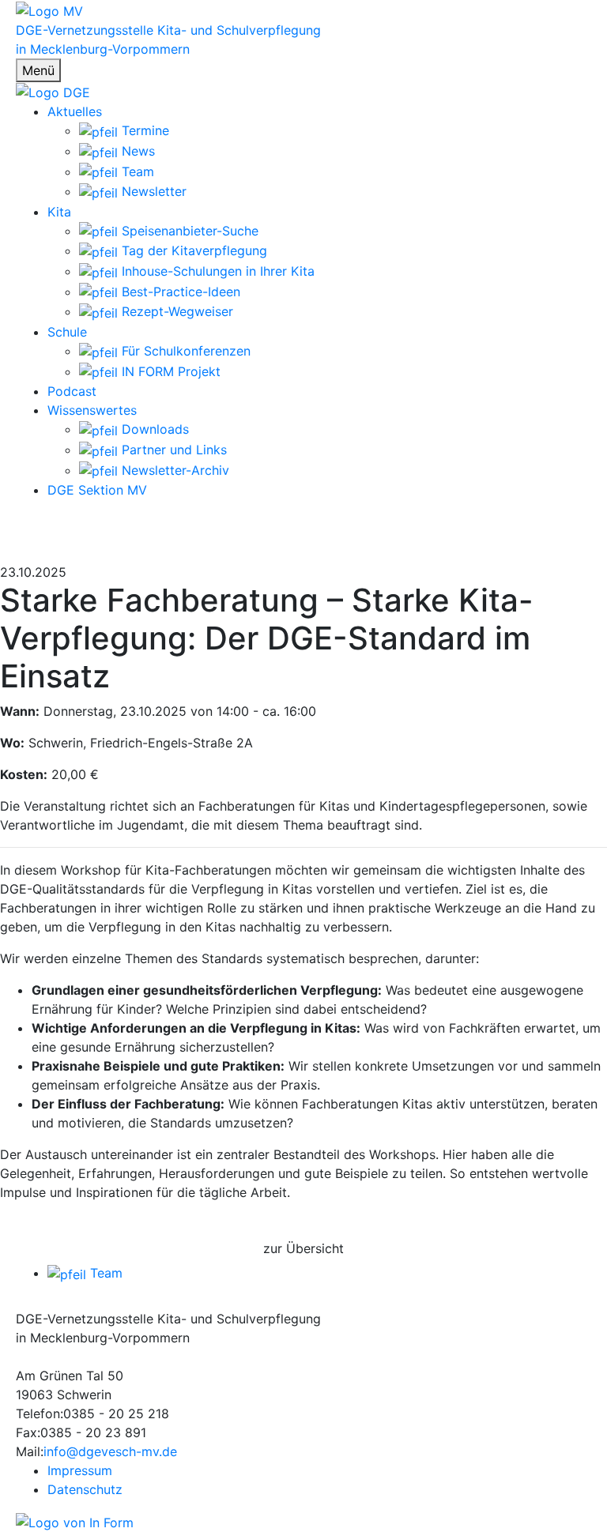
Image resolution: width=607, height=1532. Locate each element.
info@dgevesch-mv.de (110, 1451)
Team (136, 171)
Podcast (71, 391)
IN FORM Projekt (169, 371)
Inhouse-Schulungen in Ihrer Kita (216, 271)
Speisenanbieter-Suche (188, 231)
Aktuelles (74, 111)
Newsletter (152, 191)
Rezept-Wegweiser (175, 311)
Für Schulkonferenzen (184, 351)
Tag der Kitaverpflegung (192, 250)
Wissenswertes (92, 410)
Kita (59, 212)
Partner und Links (172, 449)
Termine (143, 130)
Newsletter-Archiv (173, 470)
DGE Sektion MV (97, 490)
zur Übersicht (303, 1248)
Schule (67, 332)
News (136, 151)
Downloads (153, 429)
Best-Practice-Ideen (179, 291)
